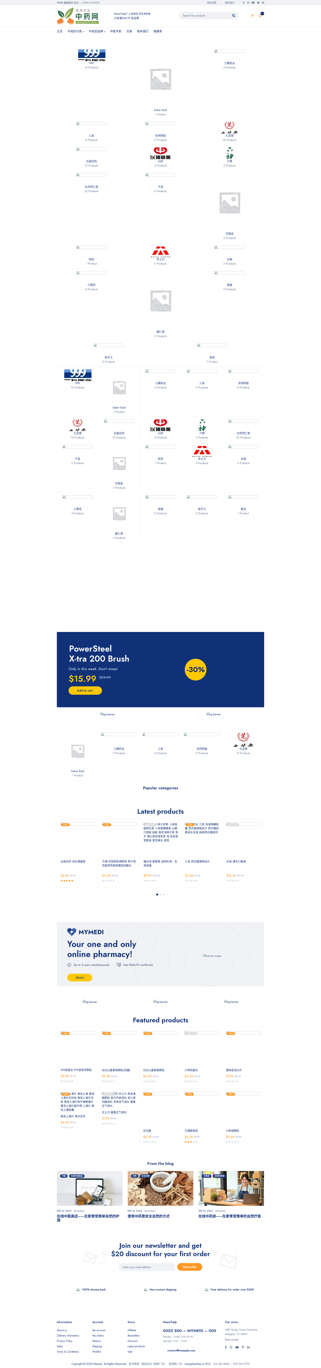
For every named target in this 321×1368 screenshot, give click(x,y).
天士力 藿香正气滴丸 (114, 1112)
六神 (229, 161)
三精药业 (229, 63)
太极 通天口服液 (194, 861)
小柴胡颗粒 (232, 1131)
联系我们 (229, 2)
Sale (130, 1352)
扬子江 (109, 357)
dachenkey (79, 1211)
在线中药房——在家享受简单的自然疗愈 (159, 1216)
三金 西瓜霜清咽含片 (155, 861)
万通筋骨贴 (191, 1131)
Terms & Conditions (68, 1352)
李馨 (218, 1211)
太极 (229, 259)
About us (62, 1330)
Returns (96, 1341)
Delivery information (68, 1336)
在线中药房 (149, 1176)
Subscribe (190, 1267)
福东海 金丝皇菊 (236, 861)
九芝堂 (230, 136)
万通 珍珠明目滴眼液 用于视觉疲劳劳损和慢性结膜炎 (77, 863)
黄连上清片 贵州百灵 (73, 1116)
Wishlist (96, 1352)
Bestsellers (134, 1336)
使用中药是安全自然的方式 (78, 1216)
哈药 (91, 259)
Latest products (136, 1346)
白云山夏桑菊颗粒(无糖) (116, 1070)
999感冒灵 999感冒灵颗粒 (76, 1070)
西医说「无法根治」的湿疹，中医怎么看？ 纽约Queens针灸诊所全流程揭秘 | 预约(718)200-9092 (231, 1220)
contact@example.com (181, 1350)
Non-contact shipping (163, 1290)
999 (91, 63)
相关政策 (212, 2)
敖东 (212, 357)
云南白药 (91, 161)
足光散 (147, 1131)
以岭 (160, 161)
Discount (132, 1341)
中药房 (136, 1176)
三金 (91, 136)
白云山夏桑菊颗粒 (154, 1070)
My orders (98, 1336)
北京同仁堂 (91, 187)
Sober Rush (160, 110)
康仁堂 (160, 332)
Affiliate (132, 1330)
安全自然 (75, 1176)
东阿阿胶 (160, 136)
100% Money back (94, 1290)
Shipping (97, 1346)
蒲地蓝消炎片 (234, 1070)
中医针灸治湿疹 (210, 1176)
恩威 (229, 285)
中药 (64, 1176)
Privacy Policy (64, 1341)
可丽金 (230, 234)
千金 (160, 187)
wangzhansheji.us (194, 1364)
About (80, 977)
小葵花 (91, 285)
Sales (60, 1346)
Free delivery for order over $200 (232, 1290)
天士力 (160, 259)
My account (98, 1330)
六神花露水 (191, 1070)
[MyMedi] (107, 714)
